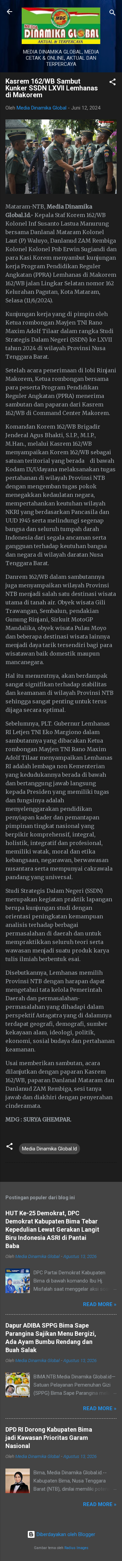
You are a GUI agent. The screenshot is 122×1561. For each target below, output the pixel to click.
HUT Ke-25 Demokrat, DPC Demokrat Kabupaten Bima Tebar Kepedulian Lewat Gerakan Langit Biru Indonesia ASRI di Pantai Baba (52, 1229)
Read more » (100, 1304)
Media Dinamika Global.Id (49, 1149)
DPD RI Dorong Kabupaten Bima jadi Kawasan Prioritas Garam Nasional (48, 1437)
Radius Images (76, 1548)
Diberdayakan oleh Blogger (65, 1534)
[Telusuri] (112, 13)
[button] (112, 83)
